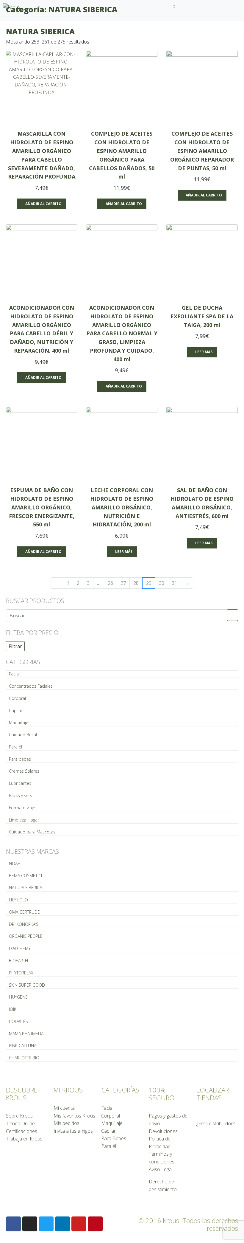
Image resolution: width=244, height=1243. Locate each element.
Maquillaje (18, 722)
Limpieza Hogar (24, 820)
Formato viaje (22, 807)
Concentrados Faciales (31, 686)
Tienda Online (20, 1123)
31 (174, 583)
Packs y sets (20, 795)
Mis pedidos (66, 1123)
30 (161, 583)
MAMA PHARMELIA (26, 1033)
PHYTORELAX (21, 973)
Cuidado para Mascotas (32, 832)
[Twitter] (46, 1223)
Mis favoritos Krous (74, 1115)
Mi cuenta (64, 1108)
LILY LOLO (18, 900)
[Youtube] (78, 1223)
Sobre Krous (19, 1115)
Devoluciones (163, 1131)
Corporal (17, 698)
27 (123, 583)
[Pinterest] (95, 1223)
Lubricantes (20, 783)
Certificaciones (21, 1131)
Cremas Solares (24, 771)
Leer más (203, 351)
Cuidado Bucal (23, 734)
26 (110, 583)
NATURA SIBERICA (25, 887)
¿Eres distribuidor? (215, 1123)
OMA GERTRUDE (24, 912)
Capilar (15, 710)
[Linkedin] (62, 1223)
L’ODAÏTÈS (18, 1021)
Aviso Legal (161, 1169)
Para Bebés (113, 1138)
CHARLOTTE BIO (24, 1058)
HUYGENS (18, 997)
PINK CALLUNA (22, 1045)
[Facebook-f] (13, 1223)
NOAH (15, 863)
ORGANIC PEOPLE (26, 936)
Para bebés (20, 759)
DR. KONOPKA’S (23, 924)
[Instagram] (29, 1223)
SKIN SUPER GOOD (27, 985)
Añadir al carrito (43, 203)
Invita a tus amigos (73, 1131)
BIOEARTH (18, 960)
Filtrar (15, 646)
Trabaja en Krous (24, 1138)
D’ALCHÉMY (20, 948)
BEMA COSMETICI (25, 875)
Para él (15, 747)
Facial (14, 674)
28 (136, 583)
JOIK (12, 1009)
